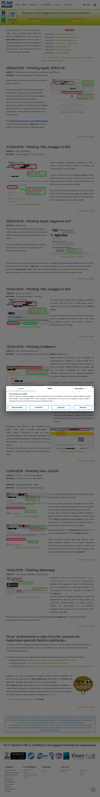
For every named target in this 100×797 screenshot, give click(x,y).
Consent (21, 388)
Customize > (39, 407)
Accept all (61, 407)
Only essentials (17, 407)
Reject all (83, 407)
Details (50, 388)
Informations (79, 388)
